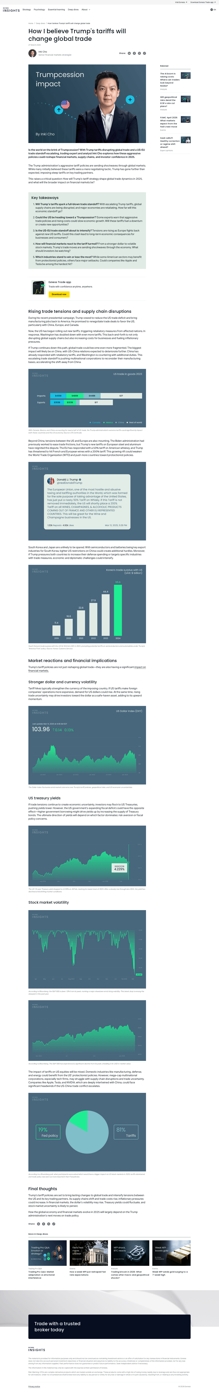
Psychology (39, 9)
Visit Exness (180, 2)
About (84, 9)
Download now (59, 294)
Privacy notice (34, 1386)
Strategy (27, 9)
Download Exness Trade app (201, 2)
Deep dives (73, 9)
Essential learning (56, 9)
